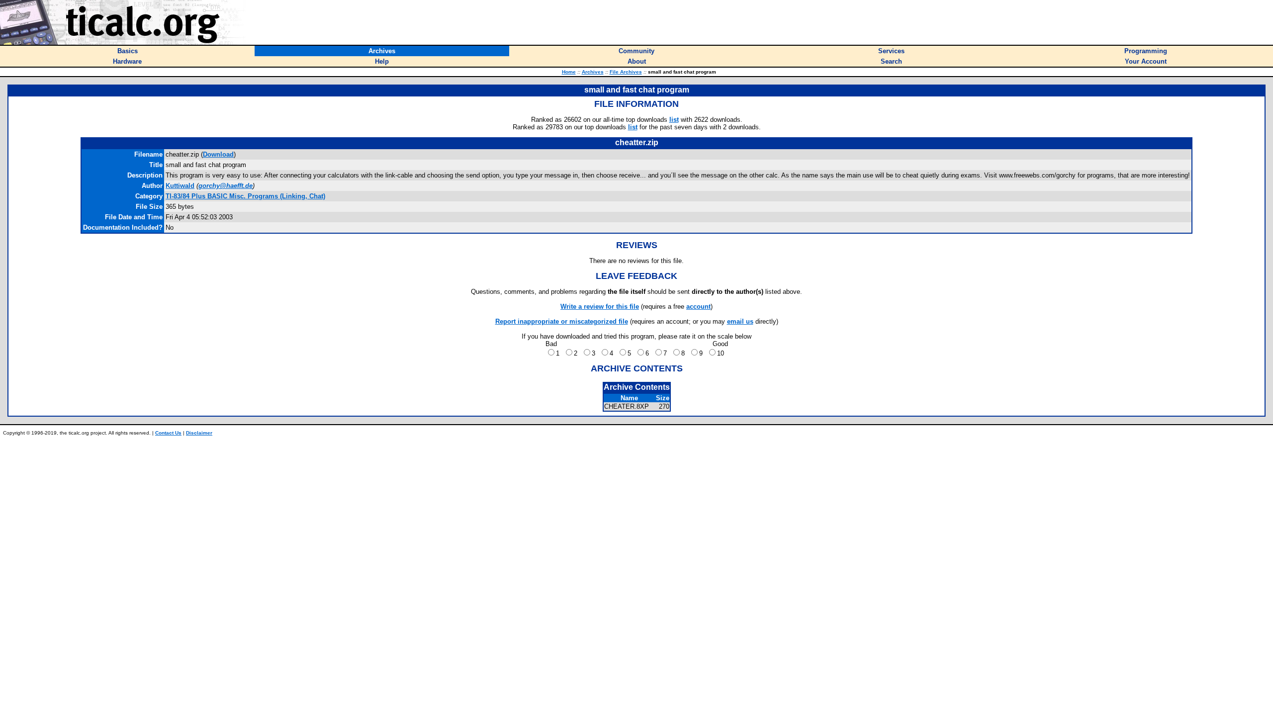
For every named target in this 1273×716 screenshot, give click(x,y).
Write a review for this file (599, 306)
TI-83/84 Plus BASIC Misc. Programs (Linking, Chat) (245, 196)
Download (218, 154)
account (698, 306)
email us (740, 321)
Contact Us (168, 433)
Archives (593, 72)
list (674, 119)
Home (569, 72)
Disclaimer (199, 433)
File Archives (626, 72)
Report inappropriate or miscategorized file (561, 321)
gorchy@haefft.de (225, 185)
